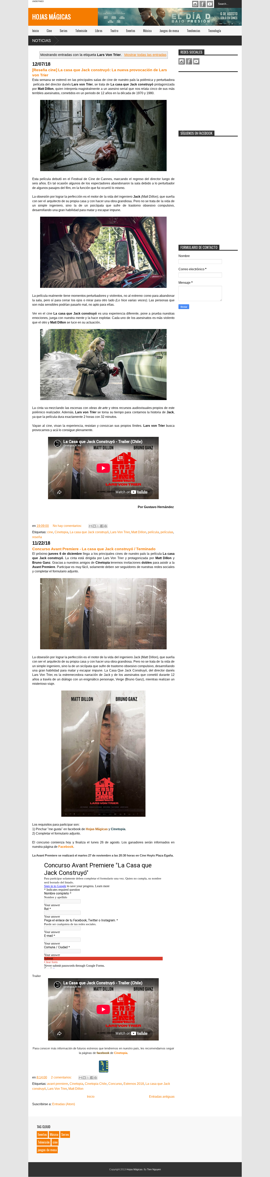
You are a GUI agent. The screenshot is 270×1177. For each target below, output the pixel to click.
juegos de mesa (47, 1150)
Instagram (195, 4)
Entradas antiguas (162, 1096)
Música (147, 30)
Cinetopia (61, 532)
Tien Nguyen (154, 1169)
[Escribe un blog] (94, 526)
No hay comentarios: (67, 525)
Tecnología (214, 30)
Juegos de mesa (169, 30)
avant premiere (57, 1083)
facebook (103, 1053)
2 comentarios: (61, 1077)
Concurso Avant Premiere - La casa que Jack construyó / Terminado (94, 549)
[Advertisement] (208, 98)
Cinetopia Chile (96, 1083)
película (153, 532)
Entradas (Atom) (63, 1104)
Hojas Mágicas (51, 16)
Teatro (114, 30)
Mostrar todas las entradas (145, 55)
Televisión (81, 30)
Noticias (41, 40)
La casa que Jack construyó (89, 532)
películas (166, 532)
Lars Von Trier (120, 532)
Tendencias (193, 30)
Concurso (115, 1083)
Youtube (210, 4)
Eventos (130, 30)
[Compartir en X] (98, 526)
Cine (49, 30)
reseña (37, 537)
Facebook (202, 4)
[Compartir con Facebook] (102, 526)
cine (50, 532)
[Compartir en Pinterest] (106, 526)
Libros (98, 30)
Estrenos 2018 (134, 1083)
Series (63, 30)
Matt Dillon (138, 532)
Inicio (35, 30)
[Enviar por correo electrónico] (91, 526)
